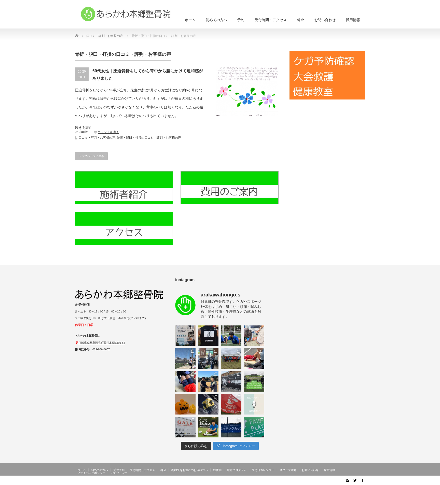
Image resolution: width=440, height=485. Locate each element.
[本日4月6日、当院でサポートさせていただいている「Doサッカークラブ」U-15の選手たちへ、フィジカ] (185, 358)
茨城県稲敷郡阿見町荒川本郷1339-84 (101, 342)
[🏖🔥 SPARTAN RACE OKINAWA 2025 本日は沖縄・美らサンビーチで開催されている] (231, 381)
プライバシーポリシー (91, 472)
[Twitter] (355, 480)
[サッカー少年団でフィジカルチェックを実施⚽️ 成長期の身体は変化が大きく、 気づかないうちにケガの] (185, 381)
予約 (240, 20)
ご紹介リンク (119, 472)
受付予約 (119, 470)
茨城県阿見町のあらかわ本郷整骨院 (314, 481)
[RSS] (347, 480)
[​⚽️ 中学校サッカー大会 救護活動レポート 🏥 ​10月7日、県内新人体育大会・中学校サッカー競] (231, 404)
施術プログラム (236, 470)
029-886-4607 (101, 349)
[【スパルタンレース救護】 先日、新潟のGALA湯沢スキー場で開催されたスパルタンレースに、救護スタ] (185, 427)
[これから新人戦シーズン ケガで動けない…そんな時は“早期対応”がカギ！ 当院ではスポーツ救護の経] (208, 427)
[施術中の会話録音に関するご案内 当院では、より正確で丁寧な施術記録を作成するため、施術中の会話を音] (254, 404)
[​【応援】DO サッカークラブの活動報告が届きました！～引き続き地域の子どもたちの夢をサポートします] (208, 404)
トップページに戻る (91, 156)
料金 (300, 20)
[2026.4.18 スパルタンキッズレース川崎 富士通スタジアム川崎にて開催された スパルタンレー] (254, 335)
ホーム (190, 20)
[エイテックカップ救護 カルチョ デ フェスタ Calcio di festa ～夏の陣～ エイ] (231, 427)
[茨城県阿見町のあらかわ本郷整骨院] (126, 14)
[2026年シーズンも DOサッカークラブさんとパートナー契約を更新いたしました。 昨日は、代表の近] (254, 381)
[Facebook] (362, 480)
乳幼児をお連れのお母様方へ (189, 470)
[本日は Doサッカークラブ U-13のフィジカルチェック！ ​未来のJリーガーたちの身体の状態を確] (254, 358)
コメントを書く (108, 132)
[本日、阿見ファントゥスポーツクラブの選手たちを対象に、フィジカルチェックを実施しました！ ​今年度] (208, 358)
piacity (83, 132)
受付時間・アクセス (271, 20)
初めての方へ (216, 20)
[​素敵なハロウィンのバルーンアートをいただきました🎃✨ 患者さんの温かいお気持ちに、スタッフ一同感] (185, 404)
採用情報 (353, 20)
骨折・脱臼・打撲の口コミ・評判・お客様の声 (149, 137)
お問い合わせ (325, 20)
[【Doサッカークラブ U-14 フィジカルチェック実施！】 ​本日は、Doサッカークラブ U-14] (231, 358)
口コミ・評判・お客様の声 (97, 137)
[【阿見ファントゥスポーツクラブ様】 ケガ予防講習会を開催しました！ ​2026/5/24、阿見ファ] (231, 335)
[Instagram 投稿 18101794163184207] (185, 335)
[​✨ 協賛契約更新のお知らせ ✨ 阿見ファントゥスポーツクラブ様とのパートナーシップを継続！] (208, 381)
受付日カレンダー (263, 470)
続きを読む (84, 127)
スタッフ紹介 (288, 470)
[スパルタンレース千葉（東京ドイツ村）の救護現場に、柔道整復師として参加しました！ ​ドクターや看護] (208, 335)
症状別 (217, 470)
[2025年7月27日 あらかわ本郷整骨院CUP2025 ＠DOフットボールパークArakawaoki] (254, 427)
